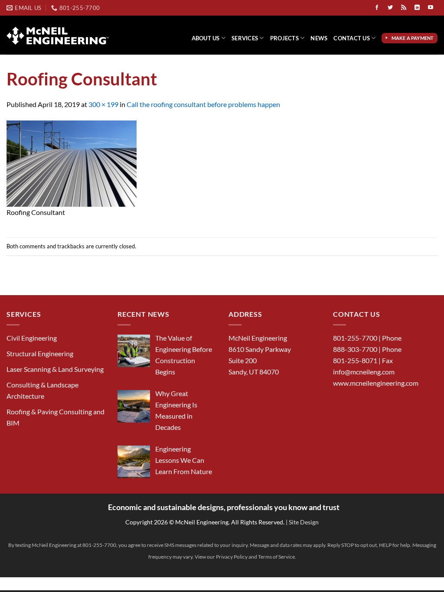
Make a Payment (414, 38)
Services (245, 38)
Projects (284, 38)
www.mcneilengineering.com (375, 383)
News (318, 38)
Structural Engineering (40, 353)
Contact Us (351, 38)
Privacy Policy (232, 556)
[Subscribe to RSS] (403, 8)
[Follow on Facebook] (377, 8)
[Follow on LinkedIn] (417, 8)
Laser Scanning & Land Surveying (55, 369)
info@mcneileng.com (364, 372)
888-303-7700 (355, 349)
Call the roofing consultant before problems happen (203, 104)
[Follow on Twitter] (390, 8)
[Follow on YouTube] (430, 8)
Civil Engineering (32, 338)
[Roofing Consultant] (72, 163)
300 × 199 (103, 104)
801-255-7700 (355, 338)
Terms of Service (276, 556)
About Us (206, 38)
